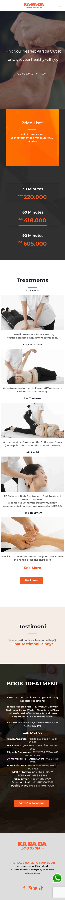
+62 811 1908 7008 (43, 782)
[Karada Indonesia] (34, 5)
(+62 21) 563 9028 (38, 738)
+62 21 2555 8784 (42, 752)
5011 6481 (37, 745)
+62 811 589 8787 (41, 778)
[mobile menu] (60, 5)
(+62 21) (27, 745)
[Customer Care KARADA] (57, 878)
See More (32, 568)
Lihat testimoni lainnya (32, 644)
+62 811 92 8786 (37, 775)
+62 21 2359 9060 (38, 765)
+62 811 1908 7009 (42, 785)
